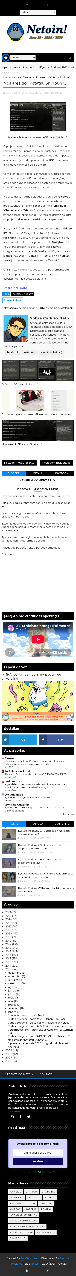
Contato (46, 1074)
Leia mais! (14, 1111)
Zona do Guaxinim (17, 804)
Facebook (12, 352)
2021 (8, 930)
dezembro (15, 972)
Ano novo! (14, 1046)
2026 (8, 912)
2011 (8, 965)
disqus (37, 473)
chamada (48, 1191)
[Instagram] (12, 1116)
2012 (8, 962)
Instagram (29, 352)
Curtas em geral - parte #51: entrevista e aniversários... (37, 414)
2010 (8, 969)
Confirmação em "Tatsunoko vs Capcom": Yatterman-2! (41, 1031)
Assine (38, 1161)
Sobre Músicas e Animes (27, 1226)
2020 (9, 933)
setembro (14, 983)
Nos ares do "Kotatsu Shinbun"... (23, 444)
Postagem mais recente (19, 462)
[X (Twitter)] (29, 1116)
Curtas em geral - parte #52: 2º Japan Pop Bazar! (37, 1019)
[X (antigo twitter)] (41, 3)
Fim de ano (18, 1238)
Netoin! (35, 1263)
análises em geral (23, 1215)
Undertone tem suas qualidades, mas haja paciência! (36, 807)
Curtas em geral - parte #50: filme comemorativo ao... (41, 1026)
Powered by (29, 1172)
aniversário (46, 1232)
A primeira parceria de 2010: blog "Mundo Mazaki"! (38, 1043)
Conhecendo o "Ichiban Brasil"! (26, 1015)
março (12, 1004)
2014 (8, 955)
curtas (15, 1209)
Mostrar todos (68, 814)
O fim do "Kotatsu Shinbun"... (20, 384)
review (46, 1209)
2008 (9, 1054)
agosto (13, 987)
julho (11, 990)
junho (12, 994)
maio (11, 997)
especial (46, 1203)
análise (15, 1191)
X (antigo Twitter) (51, 352)
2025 (8, 915)
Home (7, 77)
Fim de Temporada (23, 1220)
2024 (8, 919)
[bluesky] (34, 3)
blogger (13, 473)
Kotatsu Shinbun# (23, 293)
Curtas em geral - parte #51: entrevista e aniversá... (38, 1022)
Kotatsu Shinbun (22, 77)
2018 (8, 940)
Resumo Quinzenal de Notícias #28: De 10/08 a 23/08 (36, 774)
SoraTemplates (30, 1258)
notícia (50, 1197)
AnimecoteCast (21, 1232)
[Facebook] (20, 1116)
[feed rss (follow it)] (27, 5)
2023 (8, 922)
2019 (8, 937)
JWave (9, 758)
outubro (13, 979)
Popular (38, 823)
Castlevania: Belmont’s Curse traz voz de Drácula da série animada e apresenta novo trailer (35, 762)
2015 (8, 951)
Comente (62, 823)
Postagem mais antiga (56, 462)
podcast (16, 1197)
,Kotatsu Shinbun (52, 92)
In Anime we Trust (17, 771)
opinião (31, 1191)
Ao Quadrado (14, 794)
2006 (9, 1061)
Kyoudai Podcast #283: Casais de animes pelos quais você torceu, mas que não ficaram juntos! (36, 786)
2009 (9, 1050)
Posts (14, 823)
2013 (8, 958)
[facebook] (48, 5)
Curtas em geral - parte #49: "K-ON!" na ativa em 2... (39, 1036)
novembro (15, 976)
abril (11, 1001)
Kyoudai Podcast (23, 1203)
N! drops (33, 1197)
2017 (8, 944)
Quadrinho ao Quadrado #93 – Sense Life (29, 797)
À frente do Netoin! (19, 1074)
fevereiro (14, 1008)
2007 (9, 1057)
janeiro (12, 1012)
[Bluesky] (34, 1269)
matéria (31, 1209)
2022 (8, 926)
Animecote (12, 781)
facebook (61, 473)
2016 (8, 947)
